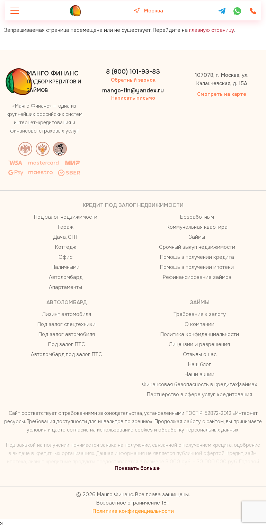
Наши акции (199, 374)
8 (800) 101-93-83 (133, 71)
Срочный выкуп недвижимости (197, 247)
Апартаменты (65, 287)
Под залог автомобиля (66, 334)
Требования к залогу (200, 314)
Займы (197, 237)
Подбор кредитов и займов (54, 81)
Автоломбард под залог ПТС (66, 354)
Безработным (197, 216)
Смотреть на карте (221, 94)
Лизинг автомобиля (66, 314)
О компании (199, 324)
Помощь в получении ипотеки (197, 267)
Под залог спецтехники (66, 324)
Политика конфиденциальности (199, 334)
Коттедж (65, 247)
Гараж (65, 227)
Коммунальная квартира (197, 227)
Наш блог (199, 364)
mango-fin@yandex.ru (133, 90)
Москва (153, 10)
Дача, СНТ (65, 237)
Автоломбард (65, 277)
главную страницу (211, 30)
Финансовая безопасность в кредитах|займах (199, 384)
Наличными (66, 267)
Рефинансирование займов (197, 277)
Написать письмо (133, 98)
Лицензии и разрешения (199, 344)
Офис (65, 257)
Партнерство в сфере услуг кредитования (199, 394)
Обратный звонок (133, 80)
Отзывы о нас (199, 354)
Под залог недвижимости (65, 216)
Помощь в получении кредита (197, 257)
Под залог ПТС (66, 344)
